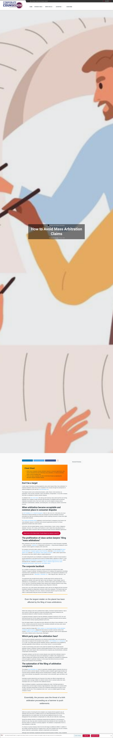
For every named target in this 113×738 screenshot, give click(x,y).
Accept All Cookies (95, 735)
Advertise (58, 6)
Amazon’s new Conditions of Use (34, 631)
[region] (56, 736)
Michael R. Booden (54, 237)
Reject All (86, 735)
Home (31, 6)
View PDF (60, 460)
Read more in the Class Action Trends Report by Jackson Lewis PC (41, 533)
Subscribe (69, 6)
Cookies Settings (78, 735)
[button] (27, 460)
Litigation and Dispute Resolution (57, 225)
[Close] (111, 735)
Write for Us (48, 6)
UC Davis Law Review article (30, 520)
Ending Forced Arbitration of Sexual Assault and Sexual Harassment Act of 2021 (44, 560)
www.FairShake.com (43, 489)
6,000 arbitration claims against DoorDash (42, 552)
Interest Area (38, 6)
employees (34, 545)
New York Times (34, 497)
